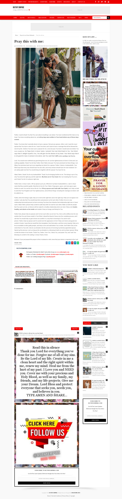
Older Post (74, 328)
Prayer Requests (33, 1)
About (74, 1)
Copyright (72, 496)
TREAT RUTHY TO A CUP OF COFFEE (94, 193)
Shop (14, 1)
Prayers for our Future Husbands (48, 46)
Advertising (43, 1)
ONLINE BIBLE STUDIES (91, 197)
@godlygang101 (50, 256)
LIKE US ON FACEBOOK (90, 199)
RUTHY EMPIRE (18, 7)
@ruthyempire (40, 254)
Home (48, 496)
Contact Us (81, 1)
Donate (59, 1)
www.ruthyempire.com (62, 252)
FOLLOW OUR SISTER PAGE (92, 204)
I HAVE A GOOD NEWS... (94, 278)
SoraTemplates (75, 492)
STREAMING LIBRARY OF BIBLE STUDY (95, 195)
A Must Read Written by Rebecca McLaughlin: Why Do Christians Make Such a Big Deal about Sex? (95, 289)
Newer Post (18, 328)
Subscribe (52, 1)
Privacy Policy (65, 496)
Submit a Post (22, 1)
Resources (67, 1)
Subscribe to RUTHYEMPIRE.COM (47, 470)
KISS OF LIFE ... (90, 37)
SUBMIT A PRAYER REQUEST (95, 268)
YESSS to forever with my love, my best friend (31, 333)
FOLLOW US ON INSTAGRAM (92, 201)
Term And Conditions (56, 496)
